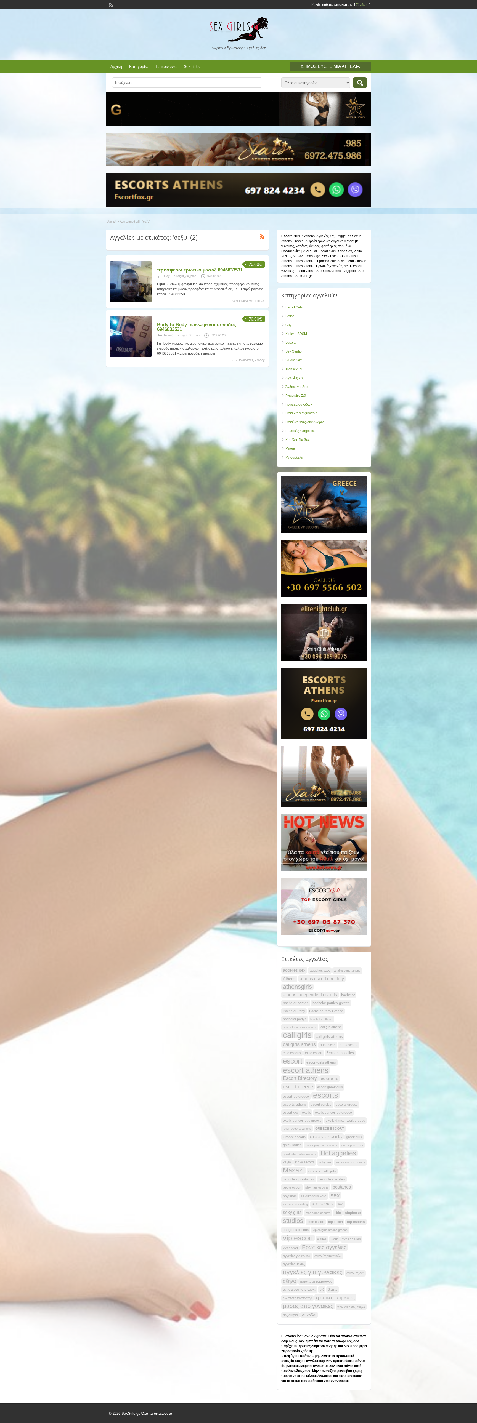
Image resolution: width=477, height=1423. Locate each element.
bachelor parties (295, 1003)
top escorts (356, 1222)
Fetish (290, 316)
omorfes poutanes (299, 1179)
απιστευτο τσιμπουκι (299, 1289)
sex (335, 1195)
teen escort (316, 1222)
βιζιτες (332, 1289)
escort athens (305, 1070)
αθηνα (289, 1281)
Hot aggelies (338, 1153)
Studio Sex (293, 360)
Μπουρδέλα (294, 457)
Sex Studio (293, 351)
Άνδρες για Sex (296, 387)
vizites (322, 1239)
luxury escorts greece (350, 1162)
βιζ (322, 1289)
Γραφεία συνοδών (298, 404)
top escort (335, 1222)
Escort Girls (294, 307)
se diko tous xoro (313, 1196)
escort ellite (329, 1079)
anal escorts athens (347, 970)
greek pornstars (352, 1145)
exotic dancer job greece (333, 1113)
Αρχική (116, 66)
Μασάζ (168, 335)
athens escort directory (322, 978)
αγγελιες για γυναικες (312, 1272)
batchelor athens (321, 1019)
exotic (306, 1113)
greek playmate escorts (321, 1145)
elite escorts (292, 1053)
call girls (297, 1035)
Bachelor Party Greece (326, 1011)
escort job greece (296, 1097)
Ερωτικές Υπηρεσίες (300, 431)
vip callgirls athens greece (330, 1230)
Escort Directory (300, 1078)
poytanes (290, 1196)
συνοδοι (309, 1315)
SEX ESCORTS (322, 1204)
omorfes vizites (332, 1179)
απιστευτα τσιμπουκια (316, 1281)
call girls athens (329, 1036)
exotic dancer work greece (345, 1121)
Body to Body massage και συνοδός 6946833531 (196, 327)
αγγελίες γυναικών (327, 1256)
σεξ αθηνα (290, 1315)
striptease (353, 1213)
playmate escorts (316, 1187)
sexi (340, 1204)
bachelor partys (294, 1019)
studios (293, 1220)
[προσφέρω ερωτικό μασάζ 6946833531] (131, 301)
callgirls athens (299, 1044)
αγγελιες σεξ (355, 1273)
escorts (325, 1095)
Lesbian (291, 343)
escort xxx (290, 1113)
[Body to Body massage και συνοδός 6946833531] (131, 356)
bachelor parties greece (331, 1003)
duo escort (328, 1045)
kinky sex (325, 1162)
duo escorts (348, 1045)
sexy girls (292, 1212)
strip (338, 1213)
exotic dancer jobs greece (302, 1121)
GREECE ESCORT (329, 1128)
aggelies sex (294, 970)
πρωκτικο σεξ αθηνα (351, 1307)
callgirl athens (330, 1027)
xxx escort (290, 1248)
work (334, 1239)
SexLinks (192, 66)
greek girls (354, 1137)
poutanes (342, 1187)
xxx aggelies (351, 1239)
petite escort (292, 1187)
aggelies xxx (320, 970)
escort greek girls (330, 1087)
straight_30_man (185, 276)
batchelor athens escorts (299, 1027)
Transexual (293, 369)
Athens (289, 978)
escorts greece (347, 1105)
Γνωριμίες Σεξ (295, 396)
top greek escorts (296, 1230)
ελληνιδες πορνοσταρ (297, 1298)
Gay (167, 276)
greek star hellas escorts (299, 1154)
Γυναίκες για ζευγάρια (301, 413)
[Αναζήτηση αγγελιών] (360, 82)
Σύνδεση (362, 5)
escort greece (298, 1086)
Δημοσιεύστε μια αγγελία (330, 66)
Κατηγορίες (139, 66)
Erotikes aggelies (340, 1053)
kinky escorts (304, 1162)
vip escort (298, 1238)
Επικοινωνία (166, 66)
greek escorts (326, 1136)
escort (292, 1061)
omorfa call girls (322, 1171)
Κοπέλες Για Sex (297, 440)
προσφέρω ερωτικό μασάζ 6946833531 (200, 270)
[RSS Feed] (110, 4)
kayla (287, 1162)
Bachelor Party (294, 1011)
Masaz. (293, 1170)
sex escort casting (295, 1204)
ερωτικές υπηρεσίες (335, 1297)
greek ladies (292, 1145)
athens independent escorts (310, 994)
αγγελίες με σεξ (294, 1264)
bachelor (348, 995)
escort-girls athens (321, 1062)
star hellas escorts (318, 1212)
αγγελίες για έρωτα (296, 1256)
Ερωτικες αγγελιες (324, 1247)
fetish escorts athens (297, 1128)
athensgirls (297, 987)
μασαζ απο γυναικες (308, 1306)
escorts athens (295, 1104)
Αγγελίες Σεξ (294, 378)
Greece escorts (294, 1137)
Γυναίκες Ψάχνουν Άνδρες (304, 422)
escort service (321, 1104)
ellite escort (313, 1053)
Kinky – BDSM (296, 334)
